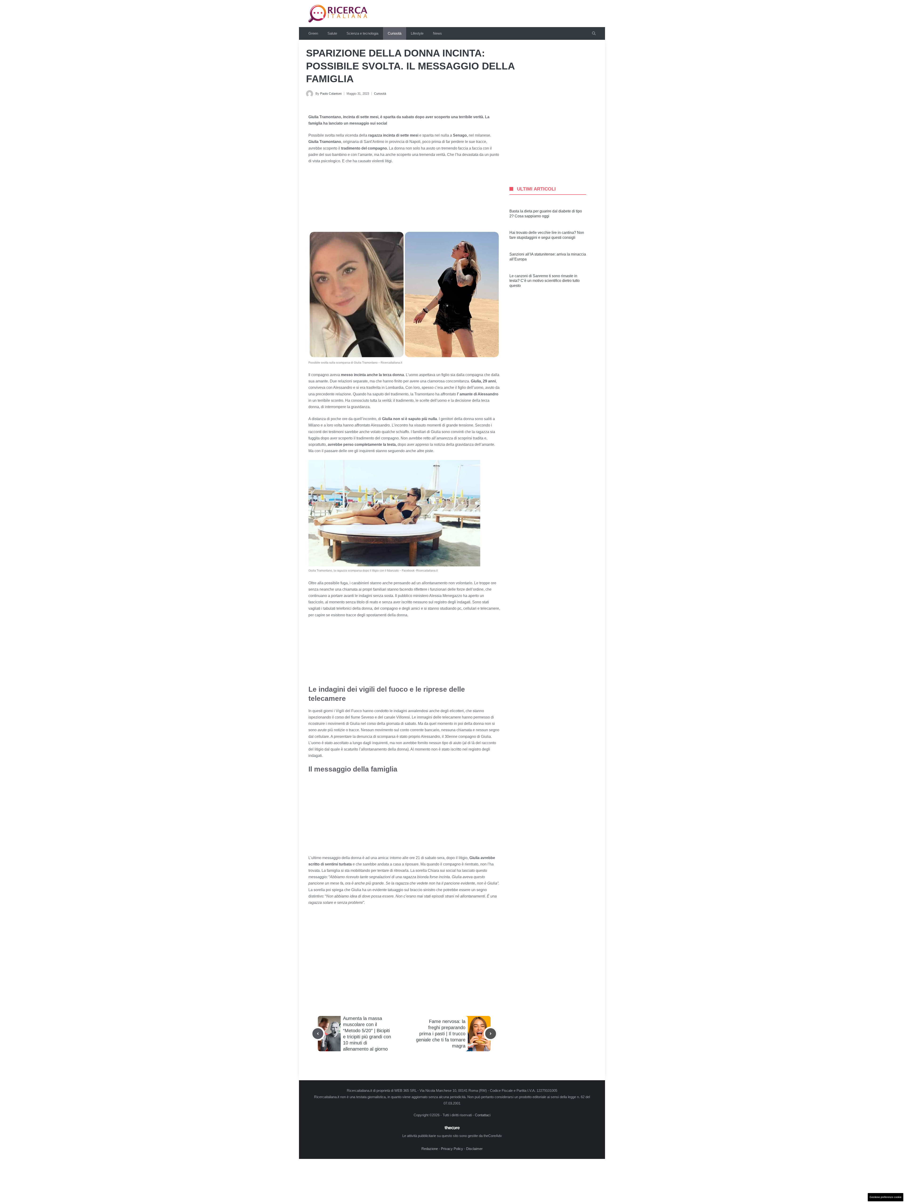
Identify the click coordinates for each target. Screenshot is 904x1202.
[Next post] (491, 1034)
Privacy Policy (452, 1149)
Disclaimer (474, 1149)
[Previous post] (318, 1034)
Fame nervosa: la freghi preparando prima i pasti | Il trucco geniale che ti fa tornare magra (440, 1033)
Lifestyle (417, 33)
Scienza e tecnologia (362, 33)
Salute (332, 33)
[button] (593, 33)
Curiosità (394, 33)
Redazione (429, 1149)
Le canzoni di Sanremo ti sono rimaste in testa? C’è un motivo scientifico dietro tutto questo (544, 281)
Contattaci (482, 1115)
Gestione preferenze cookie (885, 1197)
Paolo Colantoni (331, 93)
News (437, 33)
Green (313, 33)
